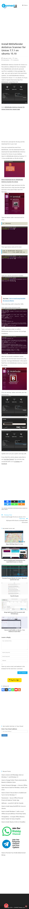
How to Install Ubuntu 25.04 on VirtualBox (13, 822)
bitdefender (10, 508)
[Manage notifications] (26, 906)
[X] (14, 501)
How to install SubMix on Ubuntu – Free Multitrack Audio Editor (14, 630)
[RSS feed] (19, 689)
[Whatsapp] (14, 504)
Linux (16, 58)
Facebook (4, 463)
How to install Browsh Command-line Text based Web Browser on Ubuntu (14, 561)
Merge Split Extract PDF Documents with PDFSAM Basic (14, 613)
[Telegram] (7, 504)
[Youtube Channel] (16, 689)
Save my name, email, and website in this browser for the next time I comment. (13, 667)
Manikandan (6, 60)
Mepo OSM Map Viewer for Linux (14, 544)
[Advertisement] (14, 27)
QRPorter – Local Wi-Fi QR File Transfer (12, 803)
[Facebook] (7, 501)
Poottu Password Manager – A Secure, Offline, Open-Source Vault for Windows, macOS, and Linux (14, 787)
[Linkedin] (21, 501)
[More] (21, 504)
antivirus (5, 508)
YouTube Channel (9, 459)
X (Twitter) (17, 461)
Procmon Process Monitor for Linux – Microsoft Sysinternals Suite (14, 578)
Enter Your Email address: (9, 729)
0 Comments (16, 60)
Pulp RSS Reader (14, 596)
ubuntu (6, 509)
